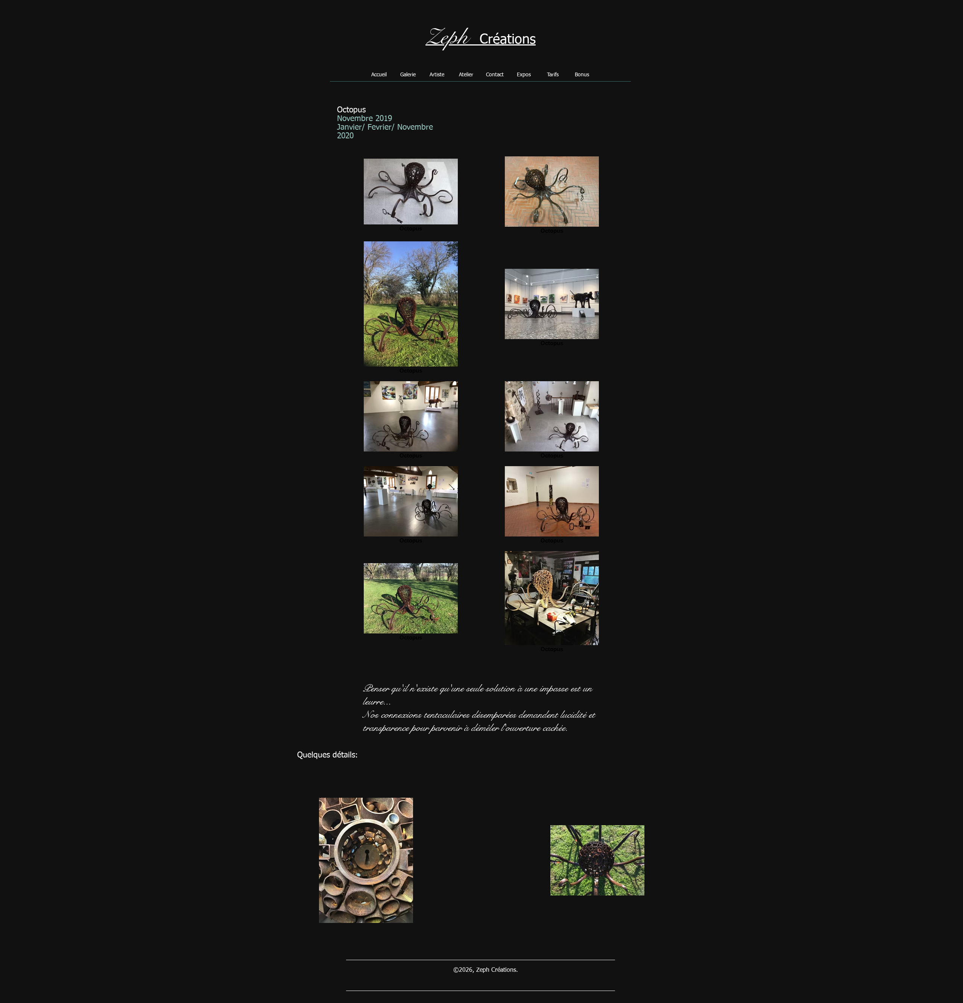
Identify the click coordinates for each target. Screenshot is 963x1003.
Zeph (446, 37)
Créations (508, 40)
